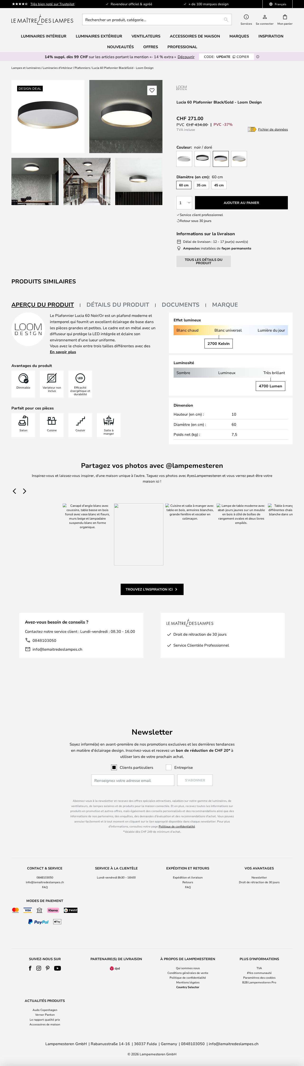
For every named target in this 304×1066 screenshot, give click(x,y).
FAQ (45, 887)
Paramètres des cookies (259, 977)
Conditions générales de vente (187, 973)
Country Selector (187, 987)
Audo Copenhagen (45, 1010)
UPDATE (226, 56)
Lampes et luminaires (26, 68)
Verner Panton (45, 1014)
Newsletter (259, 877)
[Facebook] (30, 968)
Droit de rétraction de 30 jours (259, 882)
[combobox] (157, 19)
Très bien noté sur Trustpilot (52, 4)
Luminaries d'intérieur (57, 68)
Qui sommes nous (188, 968)
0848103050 (44, 640)
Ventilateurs (146, 36)
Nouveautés (120, 46)
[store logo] (42, 19)
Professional (182, 46)
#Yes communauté (259, 973)
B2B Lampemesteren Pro (259, 982)
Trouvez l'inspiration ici (149, 589)
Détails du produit (117, 304)
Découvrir (186, 56)
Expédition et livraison (188, 877)
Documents (181, 304)
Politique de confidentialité (177, 826)
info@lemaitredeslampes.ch (57, 649)
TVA (259, 968)
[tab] (46, 305)
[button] (35, 181)
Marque (225, 304)
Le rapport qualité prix (45, 1019)
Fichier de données (273, 129)
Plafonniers (82, 68)
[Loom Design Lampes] (201, 87)
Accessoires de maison (44, 1024)
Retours (187, 882)
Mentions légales (188, 982)
